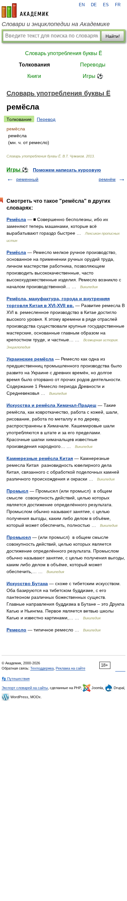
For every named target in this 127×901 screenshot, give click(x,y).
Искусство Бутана (27, 583)
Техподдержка (42, 668)
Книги (34, 76)
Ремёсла (16, 219)
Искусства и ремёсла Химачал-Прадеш (51, 405)
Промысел (19, 537)
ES (106, 5)
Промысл (17, 491)
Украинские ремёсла (30, 359)
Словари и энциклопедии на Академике (56, 24)
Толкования (34, 64)
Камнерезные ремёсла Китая (40, 458)
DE (94, 5)
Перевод (46, 119)
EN (82, 5)
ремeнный (27, 179)
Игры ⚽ (93, 76)
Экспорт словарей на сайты (25, 688)
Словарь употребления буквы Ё (63, 53)
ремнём (107, 179)
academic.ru (25, 10)
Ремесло (16, 629)
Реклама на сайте (70, 668)
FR (117, 5)
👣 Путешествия (16, 679)
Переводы (93, 64)
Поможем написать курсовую (67, 169)
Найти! (113, 36)
